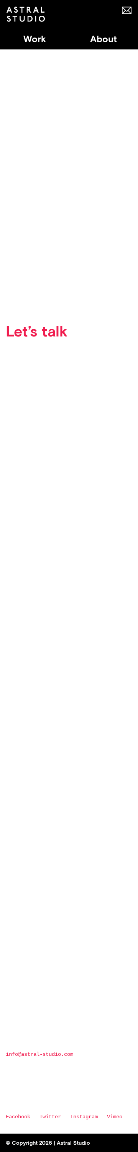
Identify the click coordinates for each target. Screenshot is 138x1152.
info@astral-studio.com (39, 1054)
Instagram (84, 1117)
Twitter (50, 1117)
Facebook (18, 1117)
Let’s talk (36, 331)
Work (34, 39)
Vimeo (114, 1117)
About (103, 39)
